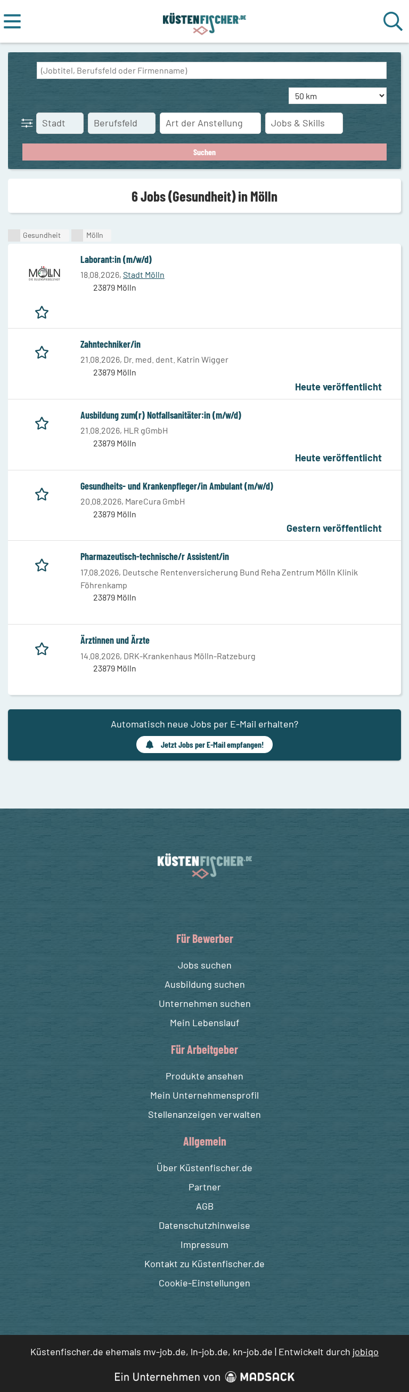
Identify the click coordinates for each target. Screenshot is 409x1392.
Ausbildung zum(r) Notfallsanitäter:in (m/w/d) (160, 415)
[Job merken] (44, 310)
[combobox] (212, 70)
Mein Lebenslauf (204, 1022)
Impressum (204, 1244)
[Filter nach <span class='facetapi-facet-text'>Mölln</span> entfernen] (77, 235)
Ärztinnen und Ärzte (115, 640)
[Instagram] (215, 904)
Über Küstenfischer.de (204, 1167)
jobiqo (366, 1351)
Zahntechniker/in (110, 344)
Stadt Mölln (144, 274)
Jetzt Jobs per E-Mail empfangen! (212, 744)
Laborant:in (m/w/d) (116, 259)
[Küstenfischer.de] (205, 21)
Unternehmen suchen (205, 1003)
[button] (29, 123)
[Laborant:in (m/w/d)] (44, 273)
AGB (205, 1206)
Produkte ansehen (204, 1076)
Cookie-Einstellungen (204, 1283)
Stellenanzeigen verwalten (204, 1114)
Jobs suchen (205, 965)
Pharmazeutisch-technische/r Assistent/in (154, 556)
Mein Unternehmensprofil (204, 1095)
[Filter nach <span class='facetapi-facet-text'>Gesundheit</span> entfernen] (14, 235)
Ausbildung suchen (205, 984)
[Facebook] (196, 904)
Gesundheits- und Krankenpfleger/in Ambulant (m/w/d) (176, 486)
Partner (205, 1187)
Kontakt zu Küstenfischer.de (204, 1263)
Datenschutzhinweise (204, 1225)
